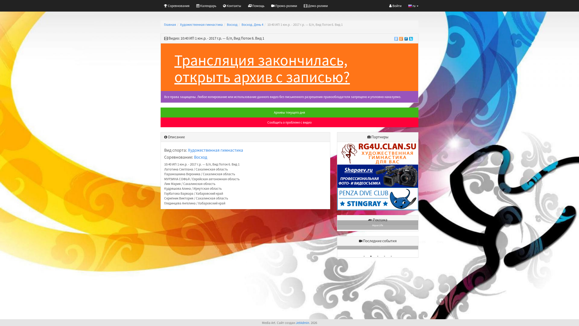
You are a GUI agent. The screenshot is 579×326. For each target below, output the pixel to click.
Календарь (207, 6)
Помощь (258, 6)
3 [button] (377, 256)
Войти (396, 6)
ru (414, 6)
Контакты (233, 6)
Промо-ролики (286, 6)
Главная (170, 24)
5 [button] (391, 256)
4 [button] (384, 256)
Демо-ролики (317, 6)
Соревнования (178, 6)
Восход (232, 24)
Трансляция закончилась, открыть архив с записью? (262, 68)
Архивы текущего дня (289, 112)
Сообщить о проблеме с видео (289, 122)
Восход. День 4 (252, 24)
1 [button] (364, 256)
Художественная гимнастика (201, 24)
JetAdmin (302, 323)
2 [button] (371, 256)
